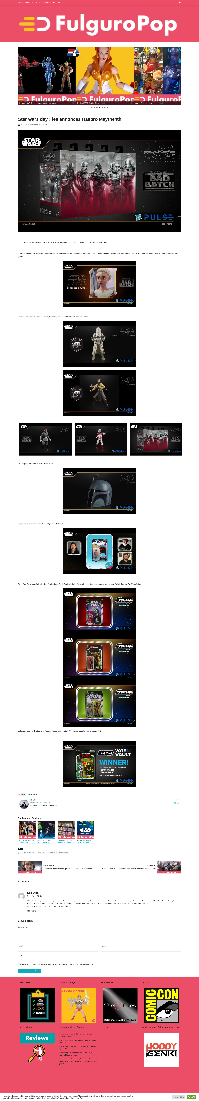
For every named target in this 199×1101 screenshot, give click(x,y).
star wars (41, 853)
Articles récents (33, 794)
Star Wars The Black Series (58, 853)
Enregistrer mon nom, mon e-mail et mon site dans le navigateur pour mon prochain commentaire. (57, 964)
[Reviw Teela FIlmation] (47, 76)
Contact (37, 2)
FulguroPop (46, 802)
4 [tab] (99, 107)
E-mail (104, 946)
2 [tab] (94, 107)
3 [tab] (97, 107)
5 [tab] (102, 107)
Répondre (31, 911)
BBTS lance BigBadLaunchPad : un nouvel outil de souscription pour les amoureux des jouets (78, 1061)
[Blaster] (24, 804)
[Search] (180, 2)
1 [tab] (91, 107)
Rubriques (29, 2)
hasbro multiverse (28, 853)
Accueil (20, 2)
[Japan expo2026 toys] (105, 76)
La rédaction (46, 2)
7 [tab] (107, 107)
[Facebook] (175, 802)
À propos (22, 794)
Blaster (24, 125)
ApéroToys (57, 2)
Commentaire (23, 927)
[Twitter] (178, 802)
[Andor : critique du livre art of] (163, 76)
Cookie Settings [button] (178, 1097)
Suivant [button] (178, 75)
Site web (21, 955)
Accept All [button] (191, 1097)
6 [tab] (104, 107)
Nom (20, 946)
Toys (20, 849)
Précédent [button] (21, 75)
